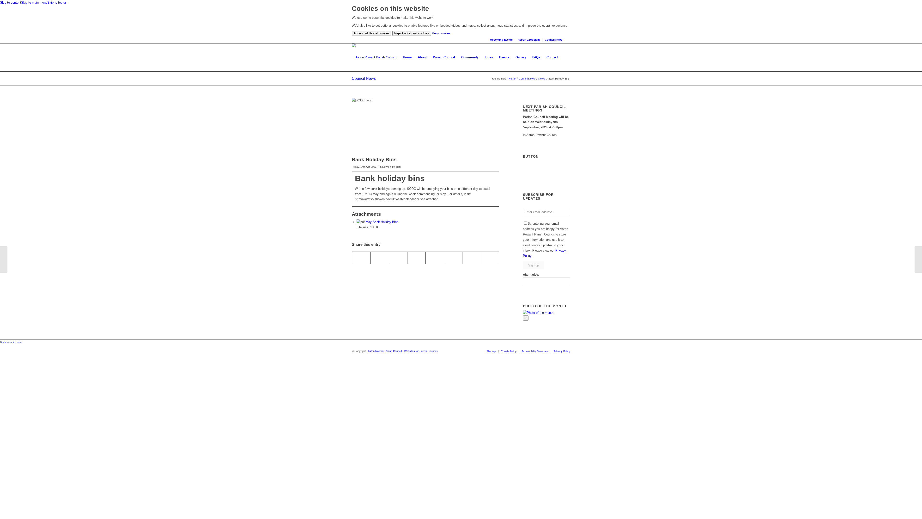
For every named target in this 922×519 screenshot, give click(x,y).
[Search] (568, 39)
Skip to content (10, 2)
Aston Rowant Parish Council (385, 351)
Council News (553, 39)
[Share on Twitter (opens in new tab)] (380, 258)
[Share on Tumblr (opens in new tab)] (453, 258)
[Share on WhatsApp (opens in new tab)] (398, 258)
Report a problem (529, 39)
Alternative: (531, 274)
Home (512, 78)
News (541, 78)
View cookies (441, 33)
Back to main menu (11, 342)
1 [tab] (526, 318)
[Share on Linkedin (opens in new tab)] (435, 258)
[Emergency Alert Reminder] (3, 259)
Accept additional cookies (371, 33)
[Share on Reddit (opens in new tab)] (471, 258)
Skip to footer (56, 2)
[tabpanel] (546, 312)
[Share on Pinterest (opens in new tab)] (416, 258)
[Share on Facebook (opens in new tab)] (361, 258)
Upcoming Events (501, 39)
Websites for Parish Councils (421, 351)
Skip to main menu (34, 2)
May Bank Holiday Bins (382, 222)
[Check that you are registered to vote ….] (918, 259)
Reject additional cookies (411, 33)
